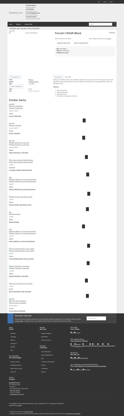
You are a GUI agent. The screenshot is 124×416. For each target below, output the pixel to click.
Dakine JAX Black (14, 222)
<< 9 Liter (31, 83)
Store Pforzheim (46, 352)
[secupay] (99, 345)
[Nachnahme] (111, 345)
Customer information (48, 362)
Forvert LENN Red (14, 133)
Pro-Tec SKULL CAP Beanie (17, 311)
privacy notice (19, 321)
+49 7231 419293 (15, 390)
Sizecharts (13, 343)
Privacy (43, 365)
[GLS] (76, 358)
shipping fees (29, 412)
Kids (37, 82)
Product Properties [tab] (16, 86)
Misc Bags (65, 52)
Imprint (43, 372)
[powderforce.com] (16, 13)
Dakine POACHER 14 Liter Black (18, 276)
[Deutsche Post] (83, 358)
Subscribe (110, 318)
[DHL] (72, 358)
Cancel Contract (46, 340)
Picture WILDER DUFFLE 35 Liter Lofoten (21, 259)
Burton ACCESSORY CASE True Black (20, 291)
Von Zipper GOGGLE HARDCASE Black (20, 170)
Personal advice (15, 362)
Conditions (44, 368)
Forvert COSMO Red (15, 116)
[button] (12, 377)
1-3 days (108, 38)
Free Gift (13, 372)
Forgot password (46, 333)
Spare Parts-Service (16, 368)
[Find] (113, 24)
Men (30, 82)
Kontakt (12, 347)
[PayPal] (72, 345)
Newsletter (44, 337)
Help (11, 2)
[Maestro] (94, 345)
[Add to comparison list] (84, 120)
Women (33, 82)
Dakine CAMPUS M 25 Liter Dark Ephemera (22, 189)
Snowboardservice (16, 365)
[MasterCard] (86, 345)
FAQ (11, 350)
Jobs (42, 358)
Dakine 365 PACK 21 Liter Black (18, 153)
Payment (13, 333)
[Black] (31, 80)
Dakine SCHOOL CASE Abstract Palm (20, 205)
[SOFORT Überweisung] (78, 345)
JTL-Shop (19, 405)
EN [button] (99, 2)
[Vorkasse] (105, 345)
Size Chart (68, 77)
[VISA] (91, 345)
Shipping (13, 337)
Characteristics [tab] (15, 77)
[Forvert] (112, 32)
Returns (12, 340)
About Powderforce (47, 355)
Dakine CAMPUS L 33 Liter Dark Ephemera (22, 241)
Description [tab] (58, 77)
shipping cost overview (73, 413)
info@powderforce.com (17, 394)
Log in (104, 2)
